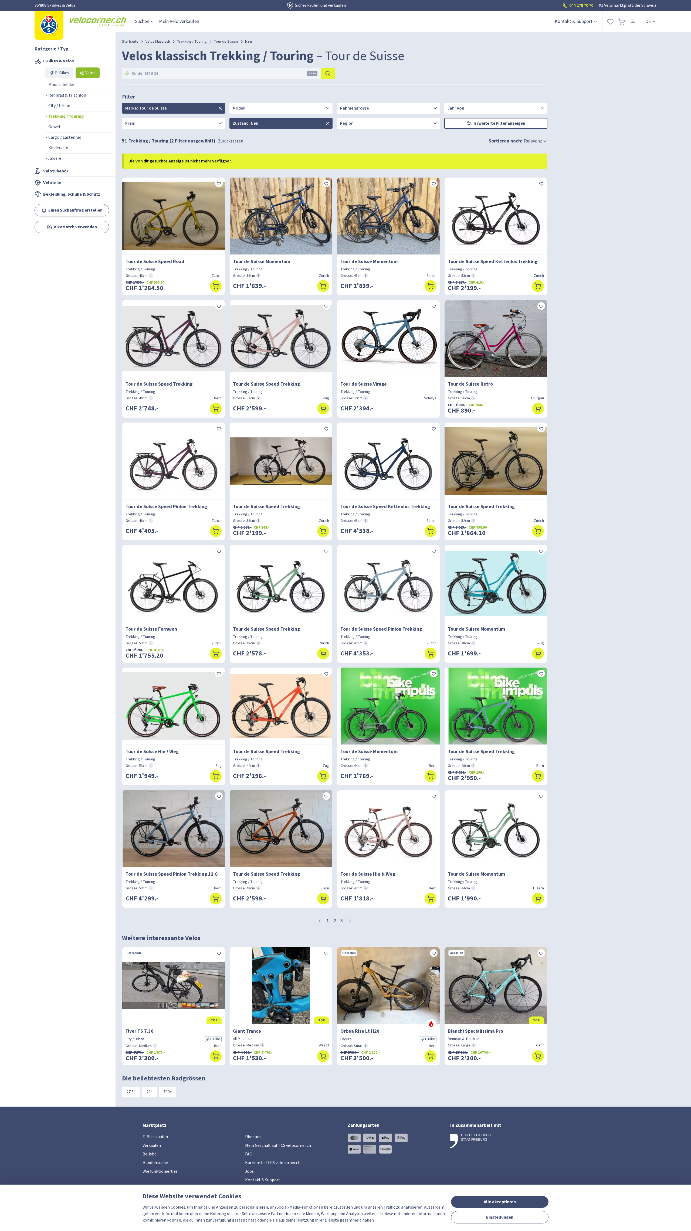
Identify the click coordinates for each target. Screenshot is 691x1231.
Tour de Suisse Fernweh (151, 629)
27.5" (131, 1092)
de (648, 21)
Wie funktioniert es (160, 1171)
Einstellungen (499, 1217)
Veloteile (52, 183)
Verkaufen (152, 1145)
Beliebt (149, 1154)
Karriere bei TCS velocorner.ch (272, 1163)
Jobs (249, 1171)
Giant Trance (247, 1031)
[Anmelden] (632, 21)
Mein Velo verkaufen (179, 21)
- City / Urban (58, 106)
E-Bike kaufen (155, 1137)
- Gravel (53, 127)
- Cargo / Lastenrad (63, 137)
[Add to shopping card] (216, 286)
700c (167, 1092)
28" (149, 1092)
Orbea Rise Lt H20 (360, 1031)
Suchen (142, 21)
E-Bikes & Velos (58, 61)
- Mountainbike (60, 85)
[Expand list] (220, 108)
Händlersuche (155, 1163)
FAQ (248, 1154)
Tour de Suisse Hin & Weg (367, 874)
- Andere (53, 158)
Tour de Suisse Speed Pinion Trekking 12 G (172, 874)
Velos (90, 73)
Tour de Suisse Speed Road (155, 261)
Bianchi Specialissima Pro (475, 1031)
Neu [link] (248, 41)
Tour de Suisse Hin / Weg (152, 751)
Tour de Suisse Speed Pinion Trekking (166, 506)
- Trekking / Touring (65, 116)
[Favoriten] (610, 21)
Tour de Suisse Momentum (261, 261)
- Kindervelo (57, 148)
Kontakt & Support (573, 21)
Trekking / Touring (192, 41)
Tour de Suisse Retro (470, 384)
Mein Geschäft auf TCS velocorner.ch (278, 1145)
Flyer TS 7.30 (140, 1031)
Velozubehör (55, 171)
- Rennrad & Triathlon (66, 95)
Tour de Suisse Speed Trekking (159, 384)
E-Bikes (62, 73)
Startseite (130, 41)
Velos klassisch (157, 41)
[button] (350, 921)
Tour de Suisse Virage (363, 384)
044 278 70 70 (581, 5)
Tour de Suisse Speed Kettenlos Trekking (492, 261)
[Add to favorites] (219, 183)
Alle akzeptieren (500, 1202)
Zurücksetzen (230, 141)
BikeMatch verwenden (75, 227)
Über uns (253, 1137)
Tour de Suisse (226, 41)
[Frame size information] (151, 275)
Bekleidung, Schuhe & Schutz (71, 194)
